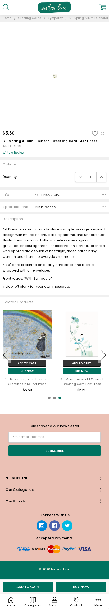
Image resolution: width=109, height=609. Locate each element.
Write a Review (13, 152)
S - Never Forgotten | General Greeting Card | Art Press (27, 381)
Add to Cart (27, 363)
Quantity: (10, 177)
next (103, 355)
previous (5, 355)
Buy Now (27, 371)
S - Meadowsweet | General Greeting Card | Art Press (81, 381)
